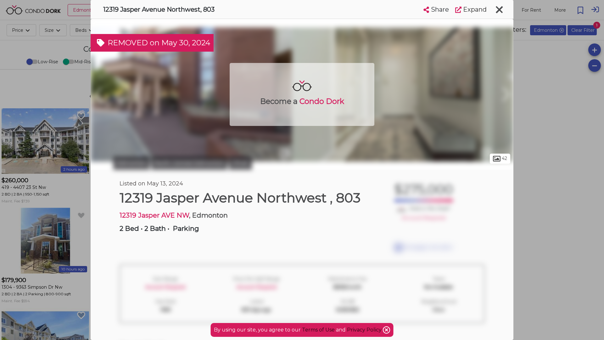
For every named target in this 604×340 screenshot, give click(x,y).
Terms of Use (318, 330)
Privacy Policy (365, 330)
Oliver (240, 163)
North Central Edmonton (189, 163)
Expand (474, 9)
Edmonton (131, 163)
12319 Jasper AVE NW (154, 215)
